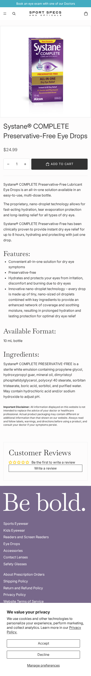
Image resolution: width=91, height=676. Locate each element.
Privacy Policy (14, 594)
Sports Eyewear (15, 523)
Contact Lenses (15, 557)
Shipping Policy (15, 581)
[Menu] (5, 14)
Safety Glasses (15, 564)
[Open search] (14, 13)
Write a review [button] (45, 468)
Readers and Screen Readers (26, 537)
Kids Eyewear (14, 530)
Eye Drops (11, 544)
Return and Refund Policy (23, 588)
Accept (43, 643)
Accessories (13, 550)
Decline (43, 654)
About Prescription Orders (23, 574)
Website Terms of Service (23, 601)
